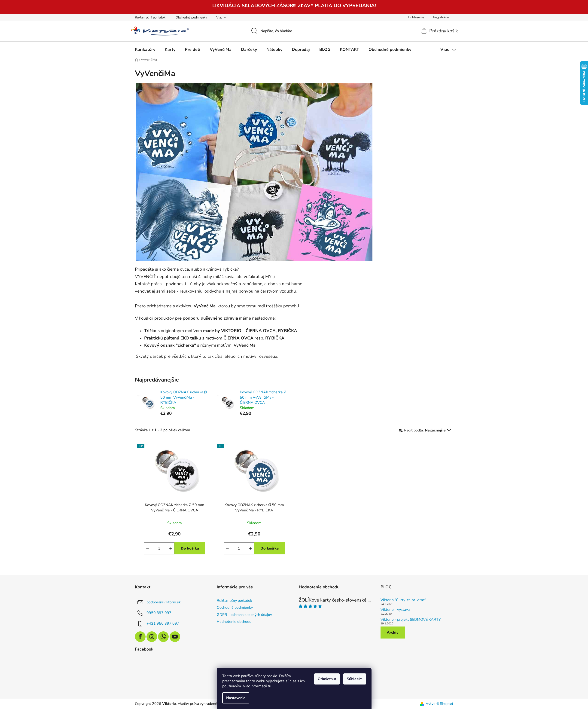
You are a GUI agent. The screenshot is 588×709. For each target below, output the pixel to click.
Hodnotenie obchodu (234, 621)
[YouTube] (175, 636)
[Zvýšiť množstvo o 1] (170, 548)
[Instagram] (151, 636)
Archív (393, 632)
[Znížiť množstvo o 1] (147, 548)
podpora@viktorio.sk (163, 602)
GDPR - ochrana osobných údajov (244, 614)
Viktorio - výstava (395, 610)
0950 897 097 (158, 612)
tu (269, 686)
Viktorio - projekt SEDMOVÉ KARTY (411, 620)
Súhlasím (355, 678)
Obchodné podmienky (191, 17)
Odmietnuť (327, 678)
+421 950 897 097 (162, 623)
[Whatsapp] (163, 636)
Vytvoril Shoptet (439, 703)
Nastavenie (235, 697)
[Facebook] (140, 636)
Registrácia (441, 17)
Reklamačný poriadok (150, 17)
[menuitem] (145, 49)
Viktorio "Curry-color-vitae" (403, 600)
